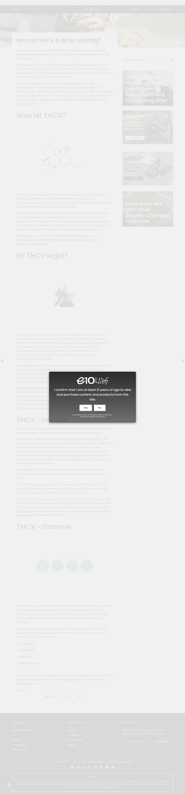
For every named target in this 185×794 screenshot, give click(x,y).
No (99, 407)
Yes (86, 407)
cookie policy (101, 417)
